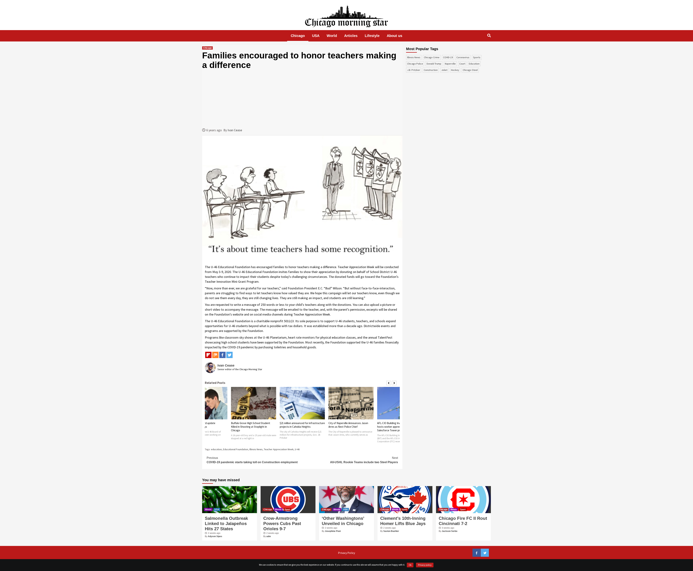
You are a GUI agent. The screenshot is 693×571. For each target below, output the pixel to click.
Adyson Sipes (215, 536)
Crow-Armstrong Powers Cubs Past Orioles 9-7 (282, 523)
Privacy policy (425, 565)
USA (315, 36)
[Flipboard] (208, 355)
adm (268, 536)
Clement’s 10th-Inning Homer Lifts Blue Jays (403, 521)
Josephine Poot (333, 531)
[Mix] (215, 355)
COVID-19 (448, 57)
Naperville (450, 63)
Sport (287, 509)
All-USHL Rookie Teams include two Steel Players (364, 460)
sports (476, 57)
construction (431, 70)
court (462, 63)
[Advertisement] (302, 99)
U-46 (297, 449)
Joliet (444, 70)
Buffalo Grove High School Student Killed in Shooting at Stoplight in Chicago (250, 426)
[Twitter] (229, 355)
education (216, 449)
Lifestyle (372, 36)
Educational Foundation (235, 449)
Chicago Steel (470, 70)
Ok (410, 565)
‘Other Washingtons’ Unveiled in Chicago (343, 521)
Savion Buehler (391, 531)
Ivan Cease (235, 130)
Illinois (208, 509)
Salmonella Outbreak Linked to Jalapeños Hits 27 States (226, 523)
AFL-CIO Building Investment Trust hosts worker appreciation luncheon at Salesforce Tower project (399, 426)
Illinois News (256, 449)
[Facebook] (222, 355)
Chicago (298, 36)
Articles (351, 36)
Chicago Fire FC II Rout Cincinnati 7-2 (463, 521)
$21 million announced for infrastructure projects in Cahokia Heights (302, 424)
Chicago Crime (431, 57)
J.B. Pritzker (413, 70)
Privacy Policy (346, 553)
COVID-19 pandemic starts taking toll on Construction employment (252, 460)
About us (394, 36)
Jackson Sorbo (449, 531)
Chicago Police (415, 63)
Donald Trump (434, 63)
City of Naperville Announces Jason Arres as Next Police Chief (348, 424)
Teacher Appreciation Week (279, 449)
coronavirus (462, 57)
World (332, 36)
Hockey (455, 70)
